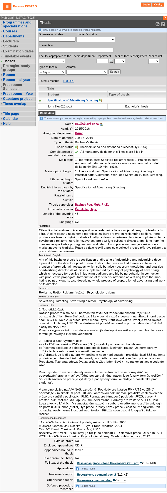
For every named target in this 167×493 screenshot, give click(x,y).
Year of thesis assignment (130, 56)
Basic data (47, 113)
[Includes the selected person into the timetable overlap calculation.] (101, 124)
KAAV (79, 133)
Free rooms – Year (18, 94)
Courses (10, 31)
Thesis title (46, 45)
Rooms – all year (16, 80)
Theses (9, 61)
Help (7, 124)
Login (146, 4)
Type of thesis (48, 67)
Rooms (9, 75)
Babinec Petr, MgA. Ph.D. (92, 204)
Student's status (87, 34)
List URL (68, 81)
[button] (7, 6)
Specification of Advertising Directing (72, 100)
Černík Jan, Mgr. (86, 209)
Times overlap (14, 104)
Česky (158, 4)
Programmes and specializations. (17, 24)
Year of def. (155, 56)
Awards (71, 67)
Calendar (10, 119)
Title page (11, 114)
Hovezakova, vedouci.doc (94, 480)
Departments (13, 36)
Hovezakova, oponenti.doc (95, 474)
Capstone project (17, 99)
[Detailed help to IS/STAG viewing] (163, 24)
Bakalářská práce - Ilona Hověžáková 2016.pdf (108, 463)
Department (104, 56)
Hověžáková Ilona (87, 124)
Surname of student (51, 34)
